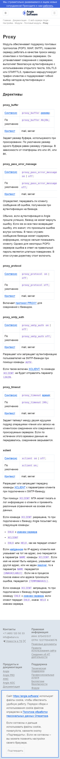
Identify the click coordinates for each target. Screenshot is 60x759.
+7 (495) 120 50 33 (14, 633)
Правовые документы (44, 644)
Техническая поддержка (38, 669)
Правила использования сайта (43, 649)
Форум (35, 688)
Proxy (45, 23)
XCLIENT (19, 487)
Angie (6, 671)
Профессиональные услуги (42, 676)
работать (48, 5)
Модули (18, 23)
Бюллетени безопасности (39, 682)
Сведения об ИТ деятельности (40, 655)
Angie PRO (9, 675)
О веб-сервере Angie (38, 20)
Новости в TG (14, 641)
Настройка (8, 23)
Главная (7, 20)
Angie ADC (9, 682)
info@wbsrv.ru (11, 637)
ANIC (6, 679)
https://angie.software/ (26, 696)
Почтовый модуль (32, 23)
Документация (20, 20)
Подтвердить (15, 750)
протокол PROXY (26, 303)
